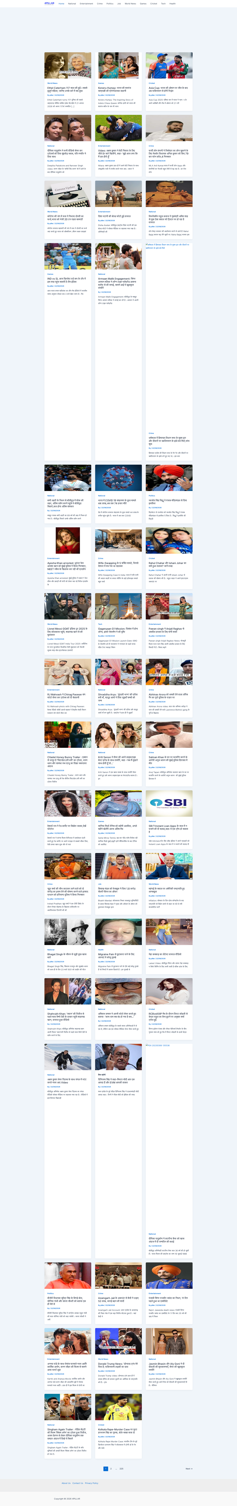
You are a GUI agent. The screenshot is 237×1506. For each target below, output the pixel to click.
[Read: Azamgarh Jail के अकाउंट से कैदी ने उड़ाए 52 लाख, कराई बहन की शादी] (118, 1275)
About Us (66, 1483)
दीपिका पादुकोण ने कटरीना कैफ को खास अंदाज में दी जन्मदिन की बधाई (166, 1240)
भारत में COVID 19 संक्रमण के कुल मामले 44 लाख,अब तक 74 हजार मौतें (117, 502)
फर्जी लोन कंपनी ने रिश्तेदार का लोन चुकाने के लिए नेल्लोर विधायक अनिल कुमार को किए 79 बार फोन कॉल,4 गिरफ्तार (168, 153)
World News (52, 83)
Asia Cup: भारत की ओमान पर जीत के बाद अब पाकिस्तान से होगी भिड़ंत (168, 89)
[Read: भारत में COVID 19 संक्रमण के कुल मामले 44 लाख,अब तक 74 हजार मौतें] (118, 477)
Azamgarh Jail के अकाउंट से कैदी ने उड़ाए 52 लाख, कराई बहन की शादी (118, 1300)
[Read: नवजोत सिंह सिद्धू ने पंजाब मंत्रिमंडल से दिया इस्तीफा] (169, 477)
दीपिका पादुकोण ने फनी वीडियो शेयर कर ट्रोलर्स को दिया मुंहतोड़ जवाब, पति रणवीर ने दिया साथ (66, 153)
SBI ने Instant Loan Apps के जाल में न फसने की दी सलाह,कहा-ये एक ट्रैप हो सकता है (168, 828)
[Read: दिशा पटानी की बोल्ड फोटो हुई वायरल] (118, 193)
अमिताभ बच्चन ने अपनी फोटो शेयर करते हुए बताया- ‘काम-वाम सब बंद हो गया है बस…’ (117, 1015)
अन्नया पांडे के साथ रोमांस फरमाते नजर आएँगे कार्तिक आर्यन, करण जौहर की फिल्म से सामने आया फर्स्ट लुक (67, 1366)
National (50, 146)
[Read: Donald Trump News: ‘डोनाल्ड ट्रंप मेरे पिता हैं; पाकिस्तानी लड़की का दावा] (118, 1341)
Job (99, 884)
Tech (100, 624)
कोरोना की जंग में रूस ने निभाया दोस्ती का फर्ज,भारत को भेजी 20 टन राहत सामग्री (65, 218)
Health (101, 950)
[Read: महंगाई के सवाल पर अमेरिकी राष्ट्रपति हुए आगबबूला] (169, 866)
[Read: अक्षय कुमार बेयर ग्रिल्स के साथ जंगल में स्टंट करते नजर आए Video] (67, 1057)
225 (121, 1468)
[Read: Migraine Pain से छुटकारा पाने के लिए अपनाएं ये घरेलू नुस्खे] (118, 931)
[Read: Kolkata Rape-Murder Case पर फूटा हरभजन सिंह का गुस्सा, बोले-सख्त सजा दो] (118, 1407)
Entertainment (104, 146)
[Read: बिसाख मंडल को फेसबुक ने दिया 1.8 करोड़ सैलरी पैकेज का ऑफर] (118, 866)
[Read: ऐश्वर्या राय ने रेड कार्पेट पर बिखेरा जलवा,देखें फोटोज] (67, 803)
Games (101, 83)
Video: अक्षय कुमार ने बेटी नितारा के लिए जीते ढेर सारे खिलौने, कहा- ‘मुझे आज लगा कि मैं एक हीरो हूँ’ (118, 153)
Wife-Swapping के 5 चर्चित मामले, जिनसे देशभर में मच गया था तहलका (118, 565)
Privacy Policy (91, 1483)
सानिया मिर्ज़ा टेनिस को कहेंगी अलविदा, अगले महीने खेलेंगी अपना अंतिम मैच (117, 827)
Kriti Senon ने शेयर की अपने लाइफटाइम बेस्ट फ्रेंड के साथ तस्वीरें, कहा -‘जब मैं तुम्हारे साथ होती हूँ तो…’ (118, 760)
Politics (152, 496)
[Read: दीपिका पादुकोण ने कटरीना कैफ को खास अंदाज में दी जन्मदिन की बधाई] (169, 1136)
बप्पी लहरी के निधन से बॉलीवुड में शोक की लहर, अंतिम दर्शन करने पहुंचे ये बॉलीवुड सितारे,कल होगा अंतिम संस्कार (65, 503)
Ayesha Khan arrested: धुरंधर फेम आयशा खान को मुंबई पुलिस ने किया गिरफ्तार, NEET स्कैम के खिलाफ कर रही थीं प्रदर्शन (66, 566)
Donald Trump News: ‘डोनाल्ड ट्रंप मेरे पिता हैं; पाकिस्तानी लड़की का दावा (118, 1365)
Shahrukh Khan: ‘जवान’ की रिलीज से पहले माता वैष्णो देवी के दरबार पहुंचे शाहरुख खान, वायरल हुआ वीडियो (66, 1016)
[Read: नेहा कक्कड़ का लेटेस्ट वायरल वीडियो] (169, 931)
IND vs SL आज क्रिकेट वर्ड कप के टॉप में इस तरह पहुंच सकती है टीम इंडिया (66, 280)
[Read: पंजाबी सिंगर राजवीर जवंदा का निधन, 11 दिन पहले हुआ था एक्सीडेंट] (169, 1275)
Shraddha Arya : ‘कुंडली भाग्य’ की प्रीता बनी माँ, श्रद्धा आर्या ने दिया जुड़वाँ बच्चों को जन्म (118, 697)
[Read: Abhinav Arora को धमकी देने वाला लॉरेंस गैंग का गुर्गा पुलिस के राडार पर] (169, 672)
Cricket (152, 83)
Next (189, 1468)
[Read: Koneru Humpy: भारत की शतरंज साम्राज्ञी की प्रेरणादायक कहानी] (118, 65)
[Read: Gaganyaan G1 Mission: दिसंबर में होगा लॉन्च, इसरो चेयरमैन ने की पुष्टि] (118, 606)
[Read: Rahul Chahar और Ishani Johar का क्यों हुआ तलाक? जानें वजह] (169, 540)
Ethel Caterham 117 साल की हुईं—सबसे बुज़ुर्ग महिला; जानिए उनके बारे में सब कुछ (67, 89)
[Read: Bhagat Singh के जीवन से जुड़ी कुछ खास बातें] (67, 931)
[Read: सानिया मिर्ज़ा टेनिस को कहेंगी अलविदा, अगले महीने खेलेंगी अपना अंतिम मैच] (118, 803)
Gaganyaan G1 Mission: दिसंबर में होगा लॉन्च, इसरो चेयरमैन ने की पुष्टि (118, 630)
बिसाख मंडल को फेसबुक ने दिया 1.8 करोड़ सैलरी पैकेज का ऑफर (116, 890)
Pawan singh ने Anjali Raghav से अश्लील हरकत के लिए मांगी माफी (166, 630)
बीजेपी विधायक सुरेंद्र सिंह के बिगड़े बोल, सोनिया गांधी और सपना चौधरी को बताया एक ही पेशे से (66, 1301)
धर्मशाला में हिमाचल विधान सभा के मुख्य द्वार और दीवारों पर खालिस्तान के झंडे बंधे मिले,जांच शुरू (169, 440)
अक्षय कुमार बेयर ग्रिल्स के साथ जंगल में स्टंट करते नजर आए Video (66, 1081)
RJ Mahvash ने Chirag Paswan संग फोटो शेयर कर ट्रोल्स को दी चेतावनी (66, 696)
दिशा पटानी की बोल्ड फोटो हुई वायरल (114, 216)
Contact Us (77, 1483)
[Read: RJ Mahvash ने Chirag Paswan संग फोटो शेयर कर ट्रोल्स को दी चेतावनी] (67, 672)
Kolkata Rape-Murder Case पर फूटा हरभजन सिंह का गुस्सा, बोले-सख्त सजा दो (117, 1431)
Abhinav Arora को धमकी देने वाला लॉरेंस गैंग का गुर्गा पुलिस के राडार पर (168, 696)
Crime (151, 146)
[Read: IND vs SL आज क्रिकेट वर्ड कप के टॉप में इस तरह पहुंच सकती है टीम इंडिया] (67, 256)
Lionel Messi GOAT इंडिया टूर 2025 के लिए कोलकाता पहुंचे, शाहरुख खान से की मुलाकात (67, 631)
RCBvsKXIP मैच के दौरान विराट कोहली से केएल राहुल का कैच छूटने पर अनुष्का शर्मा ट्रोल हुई (168, 1016)
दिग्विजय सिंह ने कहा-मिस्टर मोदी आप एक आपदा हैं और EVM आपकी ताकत (116, 1081)
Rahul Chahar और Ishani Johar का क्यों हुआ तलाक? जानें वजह (167, 565)
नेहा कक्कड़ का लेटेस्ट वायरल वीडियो (165, 954)
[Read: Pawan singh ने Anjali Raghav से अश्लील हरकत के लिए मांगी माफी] (169, 606)
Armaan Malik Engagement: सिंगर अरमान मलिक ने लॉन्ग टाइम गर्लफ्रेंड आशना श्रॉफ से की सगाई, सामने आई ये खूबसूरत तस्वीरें (117, 283)
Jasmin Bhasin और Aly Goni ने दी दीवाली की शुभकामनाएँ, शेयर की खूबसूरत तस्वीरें (167, 1366)
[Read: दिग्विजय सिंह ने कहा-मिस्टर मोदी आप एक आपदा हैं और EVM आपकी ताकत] (118, 1057)
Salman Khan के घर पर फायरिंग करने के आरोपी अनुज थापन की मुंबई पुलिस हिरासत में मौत (168, 760)
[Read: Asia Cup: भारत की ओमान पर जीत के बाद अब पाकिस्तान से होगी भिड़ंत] (169, 65)
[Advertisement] (118, 33)
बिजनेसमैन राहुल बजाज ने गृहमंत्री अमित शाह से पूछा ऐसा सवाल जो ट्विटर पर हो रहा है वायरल (168, 219)
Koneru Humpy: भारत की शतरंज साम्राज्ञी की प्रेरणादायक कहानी (114, 89)
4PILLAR (49, 3)
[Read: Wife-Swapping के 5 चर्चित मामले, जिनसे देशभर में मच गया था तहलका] (118, 540)
